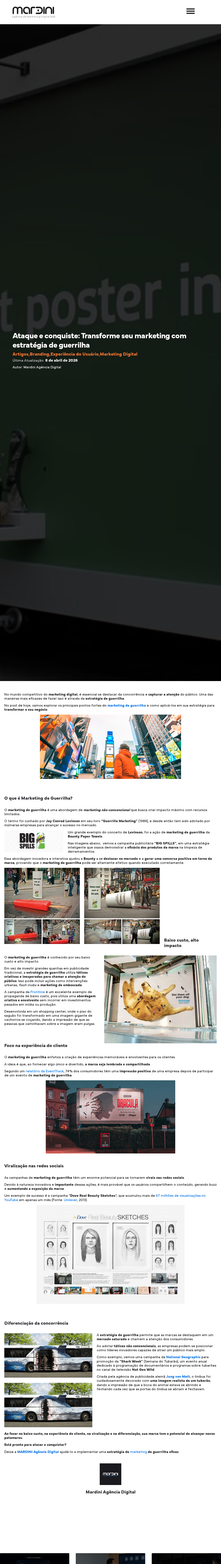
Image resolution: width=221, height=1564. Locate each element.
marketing (138, 1452)
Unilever (70, 1200)
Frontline (37, 992)
